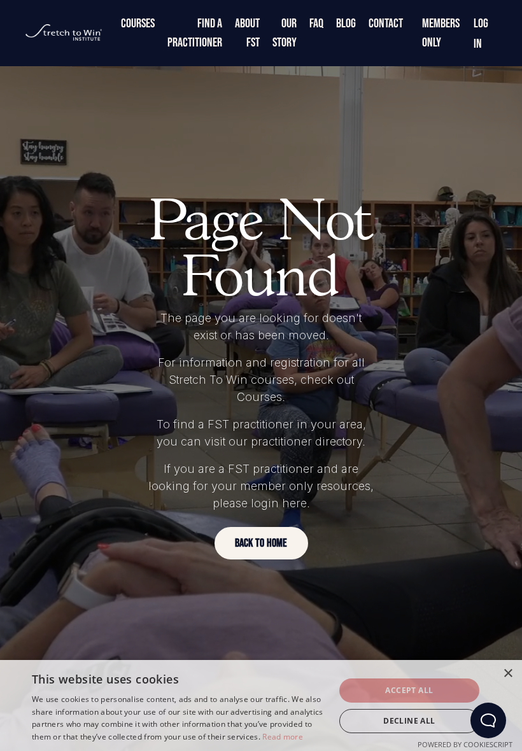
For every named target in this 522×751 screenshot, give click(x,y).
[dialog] (261, 705)
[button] (261, 543)
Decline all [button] (409, 720)
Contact (386, 23)
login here (279, 503)
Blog (346, 23)
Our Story (284, 33)
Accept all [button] (409, 690)
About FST (247, 33)
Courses (138, 23)
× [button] (507, 673)
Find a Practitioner (194, 33)
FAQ (316, 23)
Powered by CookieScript (465, 744)
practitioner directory (306, 441)
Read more (282, 736)
